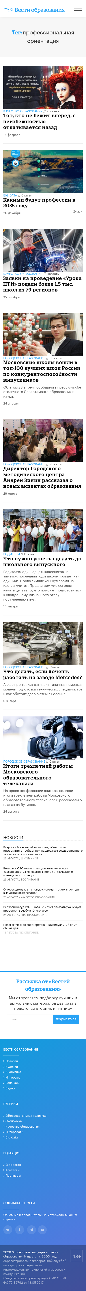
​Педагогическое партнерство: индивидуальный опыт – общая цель (41, 926)
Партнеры (13, 1175)
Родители (11, 553)
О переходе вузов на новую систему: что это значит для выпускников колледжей (41, 891)
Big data (12, 1136)
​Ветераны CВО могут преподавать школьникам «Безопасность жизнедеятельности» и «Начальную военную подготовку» (38, 871)
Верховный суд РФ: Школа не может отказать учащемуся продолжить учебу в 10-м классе (42, 908)
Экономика (14, 1120)
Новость (53, 273)
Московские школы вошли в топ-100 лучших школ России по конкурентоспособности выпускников (42, 371)
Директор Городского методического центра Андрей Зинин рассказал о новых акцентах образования (42, 477)
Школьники (29, 858)
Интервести (14, 1131)
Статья (26, 194)
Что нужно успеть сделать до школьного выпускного (42, 561)
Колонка (53, 110)
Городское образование (24, 357)
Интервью (13, 1077)
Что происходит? (34, 914)
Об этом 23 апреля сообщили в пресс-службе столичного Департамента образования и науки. (42, 391)
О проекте (13, 1164)
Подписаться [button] (66, 1019)
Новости (12, 1060)
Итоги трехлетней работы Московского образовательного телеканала (38, 774)
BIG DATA (10, 194)
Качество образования (23, 110)
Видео (10, 1087)
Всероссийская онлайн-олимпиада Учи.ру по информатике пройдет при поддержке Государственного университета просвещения (43, 850)
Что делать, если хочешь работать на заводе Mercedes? (42, 674)
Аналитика (13, 1071)
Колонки (12, 1066)
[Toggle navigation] (78, 9)
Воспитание (30, 879)
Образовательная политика (26, 1115)
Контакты (13, 1169)
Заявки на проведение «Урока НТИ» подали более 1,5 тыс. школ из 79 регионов (42, 284)
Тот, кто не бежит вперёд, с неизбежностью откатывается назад (39, 121)
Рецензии (12, 1082)
